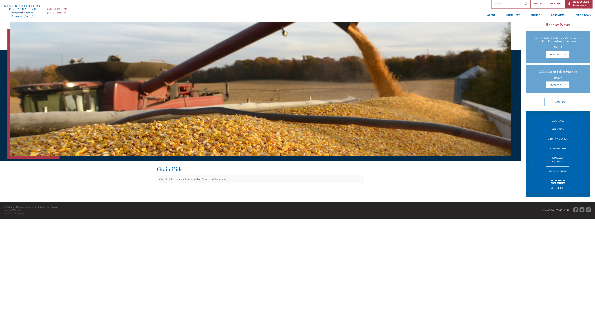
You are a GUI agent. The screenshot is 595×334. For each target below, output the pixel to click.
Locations (556, 3)
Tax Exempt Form (558, 171)
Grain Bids (558, 129)
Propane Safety (558, 148)
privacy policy (18, 213)
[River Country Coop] (297, 11)
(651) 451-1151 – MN (57, 8)
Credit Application (558, 138)
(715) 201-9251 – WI (57, 12)
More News (560, 102)
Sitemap (54, 207)
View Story (556, 54)
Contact (538, 3)
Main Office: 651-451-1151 (555, 210)
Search (526, 4)
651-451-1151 (558, 187)
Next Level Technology (13, 210)
